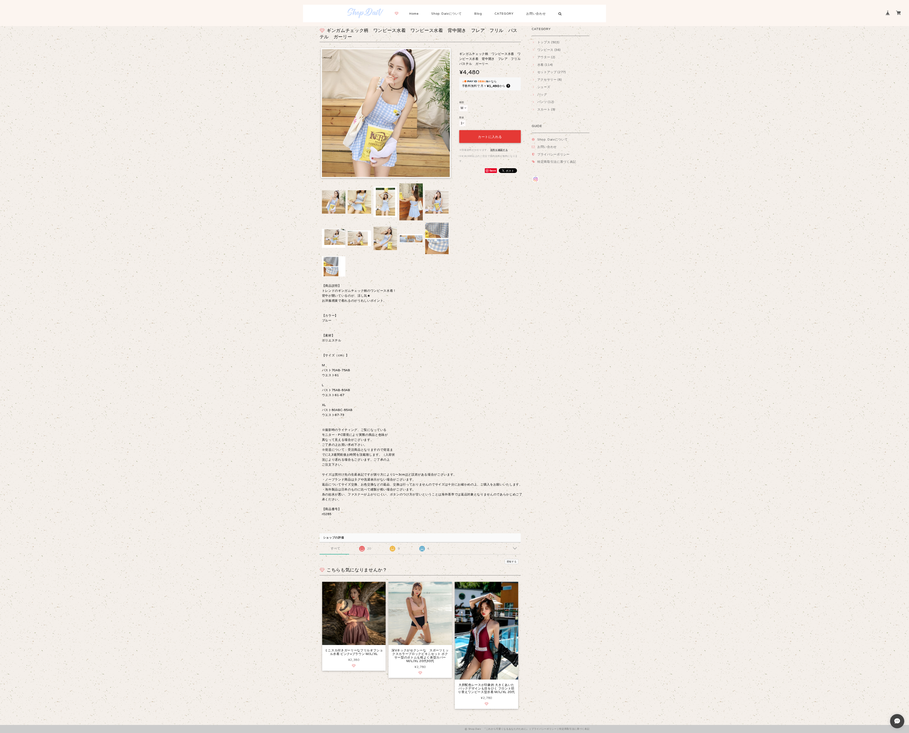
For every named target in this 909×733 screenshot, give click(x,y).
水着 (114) (545, 65)
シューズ (543, 87)
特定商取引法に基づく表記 (556, 162)
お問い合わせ (536, 14)
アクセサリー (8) (549, 80)
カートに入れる (490, 136)
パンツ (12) (545, 102)
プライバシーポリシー (553, 154)
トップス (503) (548, 42)
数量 (461, 117)
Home (414, 14)
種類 (461, 102)
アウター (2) (546, 57)
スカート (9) (546, 109)
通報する (512, 561)
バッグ (542, 95)
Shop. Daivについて (446, 14)
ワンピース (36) (549, 50)
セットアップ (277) (551, 72)
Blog (478, 14)
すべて (335, 548)
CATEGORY (504, 14)
